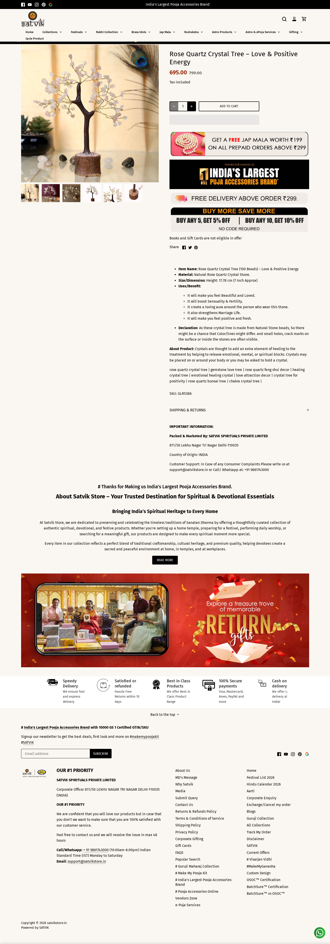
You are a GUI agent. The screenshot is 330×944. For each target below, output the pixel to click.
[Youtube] (30, 4)
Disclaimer (255, 839)
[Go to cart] (304, 19)
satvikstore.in (57, 923)
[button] (214, 120)
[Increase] (191, 106)
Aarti (251, 791)
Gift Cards (183, 846)
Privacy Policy (186, 832)
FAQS (179, 852)
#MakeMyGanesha (261, 866)
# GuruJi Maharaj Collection (197, 866)
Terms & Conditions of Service (199, 818)
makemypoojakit (145, 736)
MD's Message (186, 777)
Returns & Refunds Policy (195, 811)
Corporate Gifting (189, 839)
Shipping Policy (188, 825)
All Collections (258, 825)
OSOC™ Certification (263, 880)
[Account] (294, 19)
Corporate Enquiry (261, 798)
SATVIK (28, 742)
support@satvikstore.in (87, 861)
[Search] (284, 19)
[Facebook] (23, 4)
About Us (182, 770)
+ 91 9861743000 (96, 850)
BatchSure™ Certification (267, 887)
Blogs (251, 811)
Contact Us (184, 805)
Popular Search (187, 859)
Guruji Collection (260, 818)
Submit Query (186, 798)
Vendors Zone (186, 898)
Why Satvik (184, 784)
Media (180, 791)
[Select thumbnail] (30, 193)
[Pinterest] (44, 4)
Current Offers (258, 852)
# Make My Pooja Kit (191, 873)
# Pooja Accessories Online (196, 891)
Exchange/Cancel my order (269, 805)
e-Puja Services (187, 905)
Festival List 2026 (261, 777)
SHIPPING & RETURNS (187, 410)
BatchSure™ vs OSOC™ (266, 893)
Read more (165, 560)
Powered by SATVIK (35, 928)
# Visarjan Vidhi (259, 859)
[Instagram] (37, 4)
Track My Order (259, 832)
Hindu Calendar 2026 (264, 784)
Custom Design (259, 873)
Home (251, 770)
